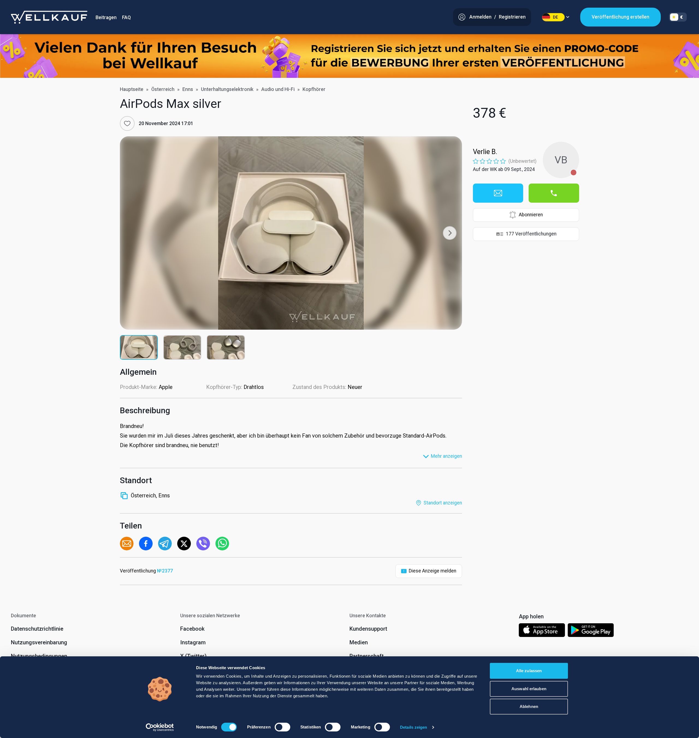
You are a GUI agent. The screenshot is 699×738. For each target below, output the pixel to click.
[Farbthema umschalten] (678, 17)
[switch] (282, 727)
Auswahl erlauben (528, 688)
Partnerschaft (367, 656)
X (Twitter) (193, 656)
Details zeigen (413, 727)
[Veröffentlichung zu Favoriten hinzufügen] (127, 123)
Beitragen (106, 17)
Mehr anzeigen (446, 456)
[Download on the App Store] (542, 631)
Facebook (192, 628)
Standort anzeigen (442, 503)
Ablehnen (529, 706)
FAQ (126, 17)
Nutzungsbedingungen (39, 656)
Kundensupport (368, 628)
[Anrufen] (554, 193)
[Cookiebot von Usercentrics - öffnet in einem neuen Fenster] (160, 727)
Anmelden (480, 17)
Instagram (193, 642)
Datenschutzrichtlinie (37, 628)
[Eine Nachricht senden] (498, 193)
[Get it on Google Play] (591, 631)
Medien (359, 642)
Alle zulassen (529, 670)
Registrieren (512, 17)
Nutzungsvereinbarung (39, 642)
